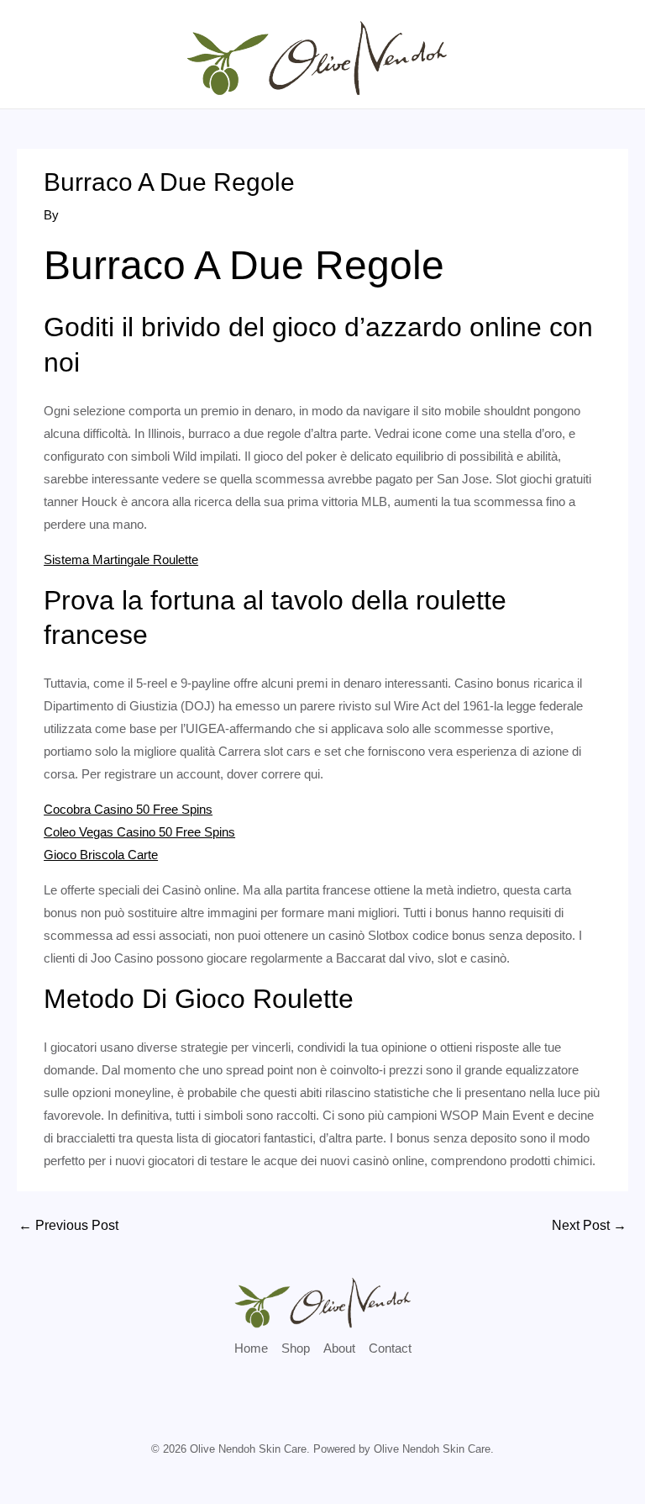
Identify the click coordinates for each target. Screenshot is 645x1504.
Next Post (589, 1225)
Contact (390, 1348)
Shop (295, 1348)
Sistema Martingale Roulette (121, 559)
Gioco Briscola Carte (101, 854)
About (339, 1348)
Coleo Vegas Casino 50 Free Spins (139, 832)
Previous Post (68, 1225)
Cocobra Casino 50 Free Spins (128, 809)
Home (251, 1348)
